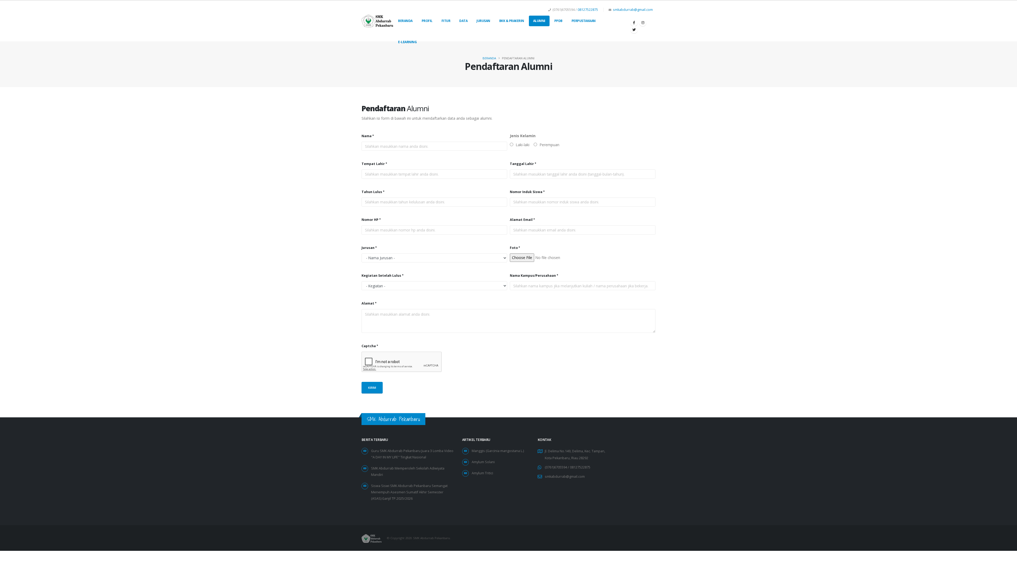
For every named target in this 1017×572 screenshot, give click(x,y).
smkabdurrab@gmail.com (633, 9)
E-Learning (407, 42)
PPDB (558, 21)
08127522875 (588, 9)
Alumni (539, 21)
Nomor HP (370, 219)
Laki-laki (522, 144)
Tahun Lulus (372, 192)
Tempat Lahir (373, 164)
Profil (427, 21)
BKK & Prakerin (511, 21)
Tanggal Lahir (522, 164)
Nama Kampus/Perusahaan (533, 275)
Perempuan (548, 144)
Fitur (445, 21)
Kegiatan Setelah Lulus (381, 275)
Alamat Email (521, 219)
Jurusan (483, 21)
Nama (367, 136)
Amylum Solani (483, 462)
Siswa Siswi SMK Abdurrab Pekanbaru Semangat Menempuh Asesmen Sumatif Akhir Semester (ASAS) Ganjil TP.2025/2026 (409, 492)
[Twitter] (634, 29)
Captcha (369, 346)
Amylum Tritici (482, 473)
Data (463, 21)
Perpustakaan (584, 21)
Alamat (368, 303)
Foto (514, 247)
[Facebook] (634, 22)
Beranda (405, 21)
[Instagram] (642, 22)
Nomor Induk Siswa (526, 192)
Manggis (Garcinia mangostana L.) (498, 451)
